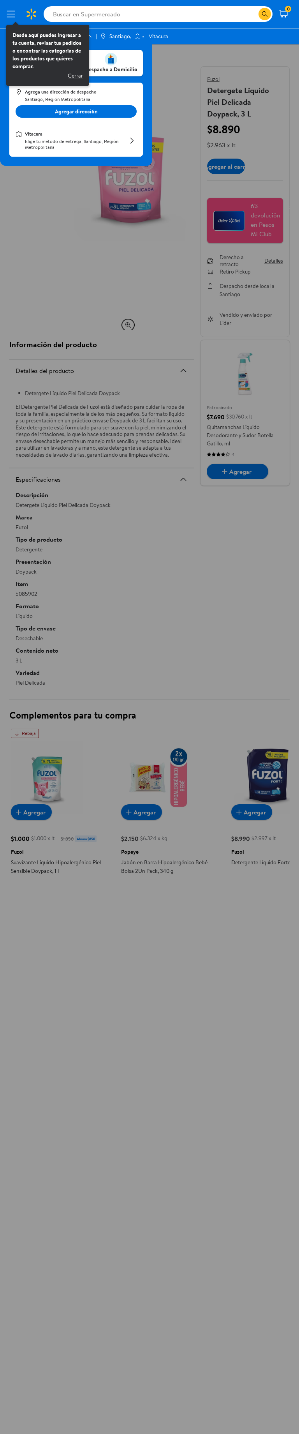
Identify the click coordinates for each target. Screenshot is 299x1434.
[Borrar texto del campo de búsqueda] (252, 14)
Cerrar (75, 75)
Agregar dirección (76, 111)
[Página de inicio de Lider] (31, 14)
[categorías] (265, 14)
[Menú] (12, 14)
